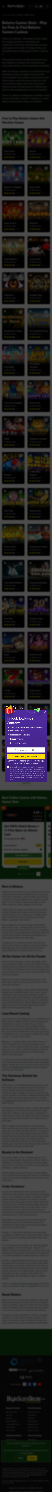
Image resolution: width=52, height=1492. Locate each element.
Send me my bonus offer (26, 756)
